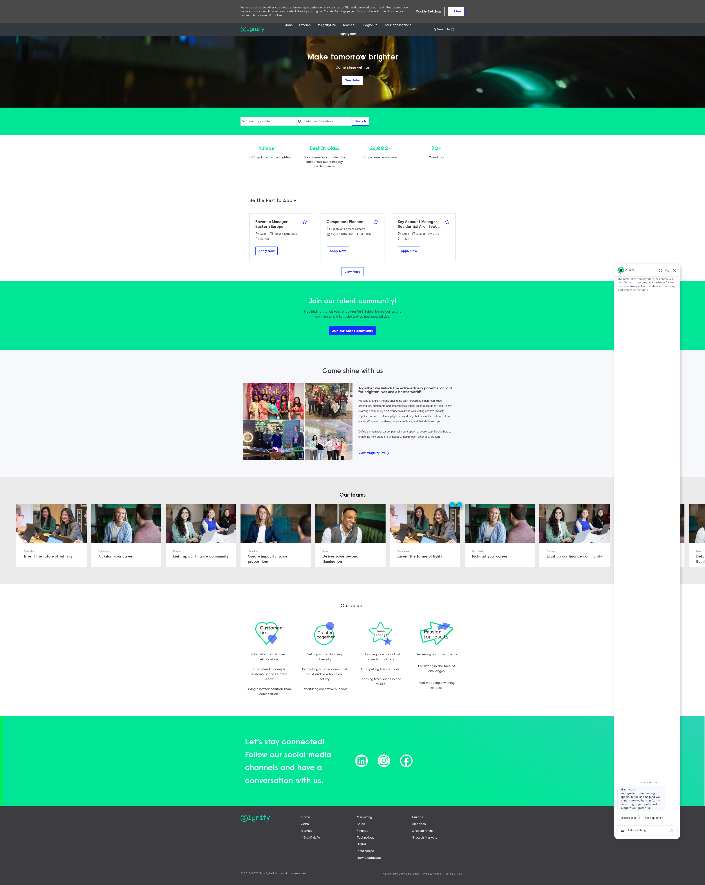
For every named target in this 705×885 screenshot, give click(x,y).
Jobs (289, 25)
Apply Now (266, 251)
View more (352, 272)
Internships (365, 851)
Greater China (422, 830)
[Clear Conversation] (660, 270)
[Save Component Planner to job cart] (375, 221)
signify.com (348, 34)
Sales (361, 824)
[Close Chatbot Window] (674, 270)
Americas (419, 824)
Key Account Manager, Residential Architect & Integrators (419, 224)
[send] (671, 830)
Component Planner (345, 222)
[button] (429, 11)
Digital (361, 844)
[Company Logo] (252, 29)
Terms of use (454, 873)
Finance (362, 830)
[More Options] (622, 830)
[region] (647, 550)
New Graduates (369, 857)
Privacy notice (432, 873)
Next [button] (459, 504)
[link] (51, 535)
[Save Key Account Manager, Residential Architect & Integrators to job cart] (447, 221)
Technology (365, 837)
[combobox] (268, 121)
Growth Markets (424, 837)
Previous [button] (452, 504)
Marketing (364, 817)
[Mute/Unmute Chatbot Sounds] (667, 270)
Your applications (398, 25)
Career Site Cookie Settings (401, 873)
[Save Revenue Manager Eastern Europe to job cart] (304, 221)
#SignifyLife (326, 25)
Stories (305, 25)
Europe (418, 817)
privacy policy (637, 286)
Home (305, 817)
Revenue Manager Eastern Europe (271, 224)
